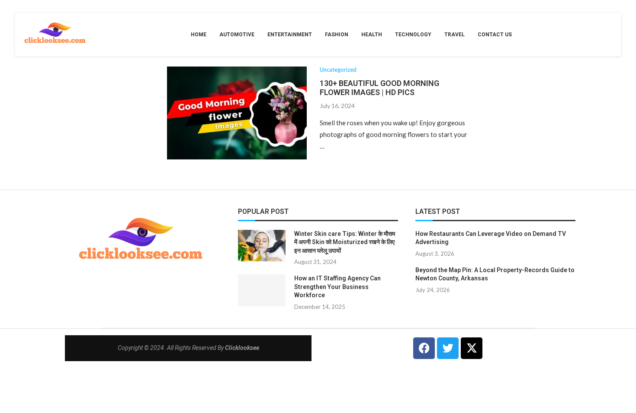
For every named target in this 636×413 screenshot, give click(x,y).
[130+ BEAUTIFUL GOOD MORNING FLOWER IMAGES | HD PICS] (237, 113)
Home (198, 35)
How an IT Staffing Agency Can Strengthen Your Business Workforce (337, 287)
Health (371, 35)
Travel (454, 35)
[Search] (608, 34)
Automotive (236, 35)
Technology (413, 35)
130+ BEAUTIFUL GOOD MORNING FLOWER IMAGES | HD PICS (379, 88)
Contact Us (495, 35)
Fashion (336, 35)
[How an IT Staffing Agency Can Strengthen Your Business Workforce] (262, 290)
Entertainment (289, 35)
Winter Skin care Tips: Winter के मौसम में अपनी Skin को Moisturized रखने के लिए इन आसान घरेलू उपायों (344, 242)
